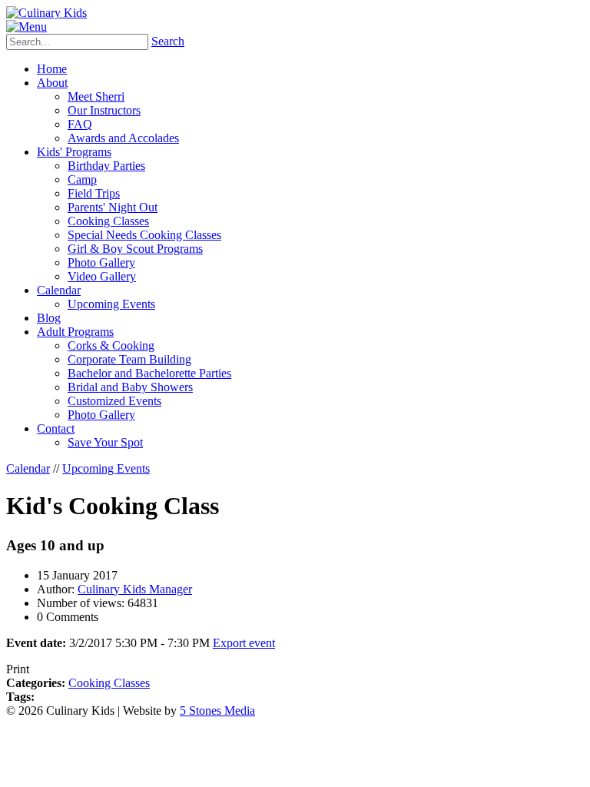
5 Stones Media (217, 710)
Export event (244, 642)
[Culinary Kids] (46, 12)
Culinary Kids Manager (135, 589)
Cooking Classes (109, 682)
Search (167, 41)
